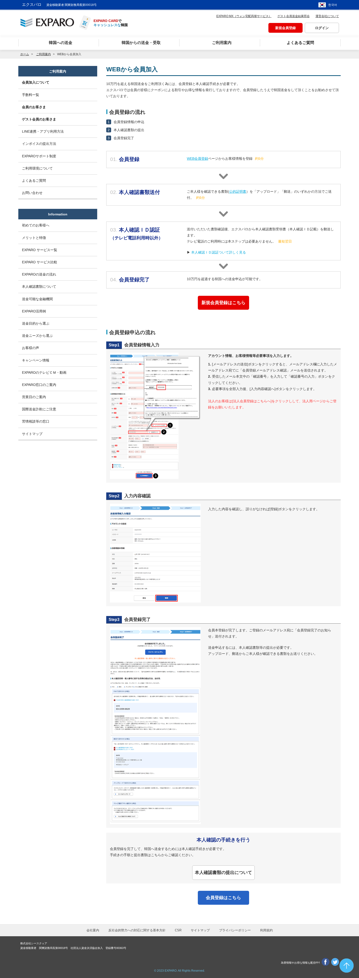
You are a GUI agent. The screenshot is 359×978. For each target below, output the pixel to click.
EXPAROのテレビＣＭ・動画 (44, 372)
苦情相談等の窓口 (35, 421)
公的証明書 (237, 191)
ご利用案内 (57, 71)
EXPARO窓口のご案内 (39, 385)
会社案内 (92, 930)
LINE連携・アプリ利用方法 (43, 131)
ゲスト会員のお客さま (39, 119)
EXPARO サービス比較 (39, 262)
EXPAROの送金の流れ (39, 274)
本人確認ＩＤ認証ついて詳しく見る (218, 252)
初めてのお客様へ (35, 225)
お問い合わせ (32, 193)
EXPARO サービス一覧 (39, 250)
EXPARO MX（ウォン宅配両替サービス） (244, 16)
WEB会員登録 (197, 158)
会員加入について (35, 82)
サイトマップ (32, 434)
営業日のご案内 (34, 397)
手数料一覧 (30, 95)
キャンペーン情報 (35, 360)
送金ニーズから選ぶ (37, 336)
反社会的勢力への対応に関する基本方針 (137, 930)
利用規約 (266, 930)
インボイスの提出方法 (39, 144)
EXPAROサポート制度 (39, 156)
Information (57, 214)
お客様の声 (30, 348)
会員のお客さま (34, 107)
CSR (178, 930)
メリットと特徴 (34, 238)
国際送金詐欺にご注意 (39, 409)
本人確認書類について (39, 286)
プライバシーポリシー (235, 930)
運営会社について (327, 16)
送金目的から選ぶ (35, 323)
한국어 (332, 5)
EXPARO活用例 (34, 311)
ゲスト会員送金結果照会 (293, 16)
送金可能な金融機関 (37, 299)
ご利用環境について (37, 168)
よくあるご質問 (34, 180)
